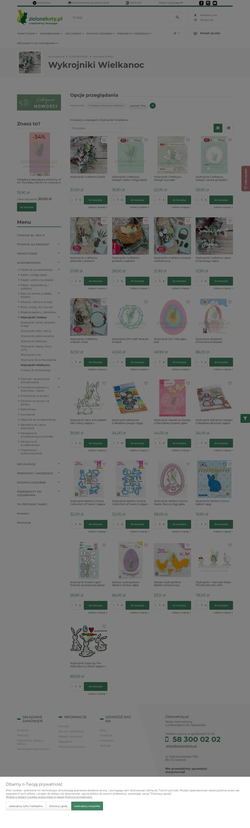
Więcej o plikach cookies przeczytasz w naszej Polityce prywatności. (49, 797)
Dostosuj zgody (58, 806)
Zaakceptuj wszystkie (87, 806)
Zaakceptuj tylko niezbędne (25, 806)
